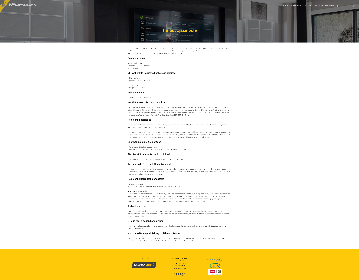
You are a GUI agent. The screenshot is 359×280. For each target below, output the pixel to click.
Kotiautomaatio (295, 6)
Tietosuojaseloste (179, 268)
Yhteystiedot (329, 6)
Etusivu (285, 6)
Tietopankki (319, 6)
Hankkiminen (308, 6)
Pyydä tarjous (345, 6)
